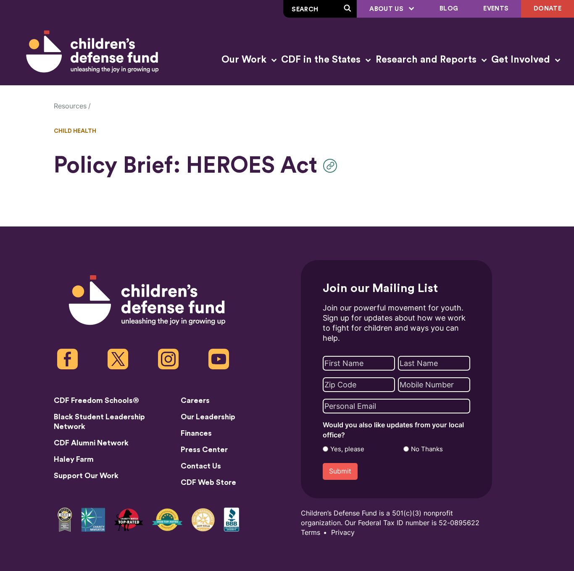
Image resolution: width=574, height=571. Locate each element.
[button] (332, 166)
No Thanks (427, 449)
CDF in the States (322, 59)
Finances (196, 433)
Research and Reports (427, 59)
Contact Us (201, 466)
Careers (195, 400)
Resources (70, 106)
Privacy (343, 532)
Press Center (204, 449)
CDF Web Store (208, 482)
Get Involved (522, 59)
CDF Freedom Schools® (96, 400)
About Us (387, 9)
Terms (310, 532)
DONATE (547, 8)
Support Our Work (86, 475)
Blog (449, 8)
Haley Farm (74, 459)
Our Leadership (208, 417)
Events (495, 8)
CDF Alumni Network (91, 443)
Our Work (245, 59)
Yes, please (347, 449)
